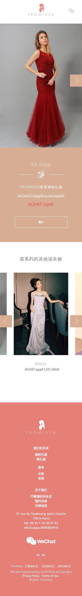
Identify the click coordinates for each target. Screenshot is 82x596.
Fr (38, 555)
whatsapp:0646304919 (41, 527)
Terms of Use (50, 576)
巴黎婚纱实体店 (41, 496)
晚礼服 (41, 459)
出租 (41, 473)
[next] (76, 80)
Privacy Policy (31, 576)
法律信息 (41, 505)
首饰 (41, 478)
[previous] (6, 80)
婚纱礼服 (41, 454)
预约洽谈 (41, 501)
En (43, 555)
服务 (41, 467)
